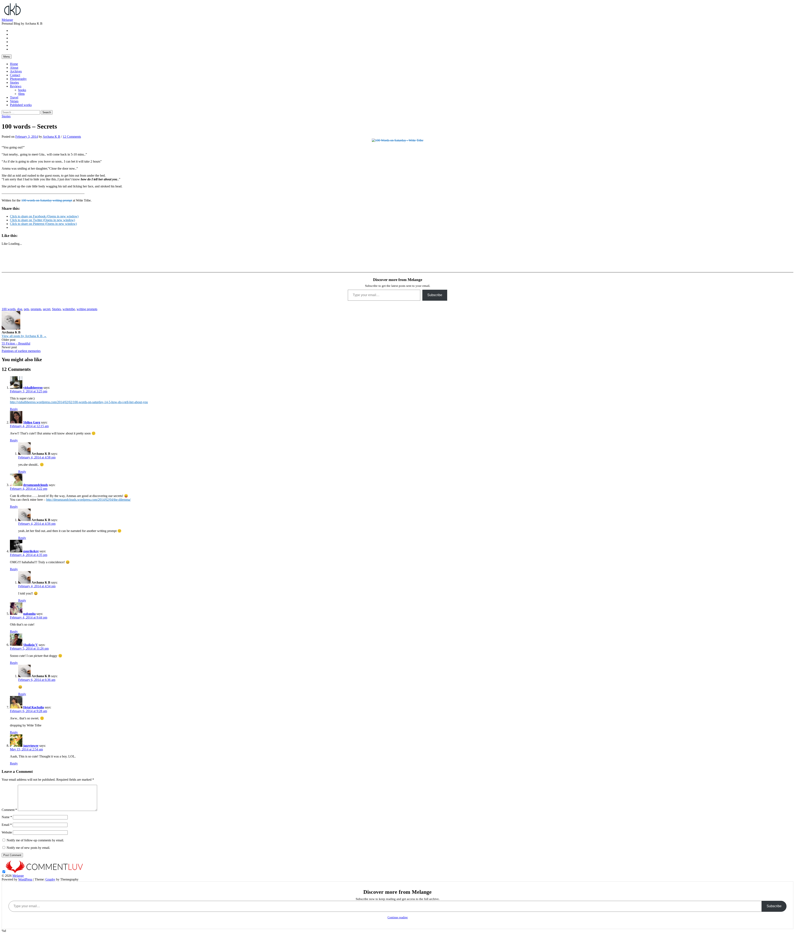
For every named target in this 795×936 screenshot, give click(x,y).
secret (46, 309)
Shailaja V (30, 645)
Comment (9, 810)
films (21, 93)
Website (7, 832)
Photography (18, 79)
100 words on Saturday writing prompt (46, 200)
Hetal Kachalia (33, 707)
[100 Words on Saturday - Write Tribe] (397, 140)
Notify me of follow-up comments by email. (35, 840)
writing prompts (87, 309)
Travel (14, 97)
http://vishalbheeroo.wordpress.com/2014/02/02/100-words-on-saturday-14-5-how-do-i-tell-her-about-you (79, 402)
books (22, 90)
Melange (7, 20)
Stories (14, 82)
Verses (14, 101)
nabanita (29, 613)
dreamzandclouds (35, 485)
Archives (16, 71)
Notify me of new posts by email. (28, 847)
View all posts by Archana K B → (24, 336)
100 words (9, 309)
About (14, 67)
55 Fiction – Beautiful (16, 343)
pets (26, 309)
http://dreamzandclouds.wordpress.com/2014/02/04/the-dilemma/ (88, 499)
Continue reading (398, 917)
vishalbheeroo (33, 387)
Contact (15, 75)
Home (14, 64)
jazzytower (31, 745)
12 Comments (72, 136)
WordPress (25, 879)
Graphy (50, 879)
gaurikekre (31, 551)
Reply (14, 409)
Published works (21, 105)
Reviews (15, 86)
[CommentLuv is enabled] (44, 872)
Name (7, 817)
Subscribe (434, 295)
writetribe (69, 309)
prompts (36, 309)
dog (19, 309)
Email (7, 824)
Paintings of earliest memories (21, 351)
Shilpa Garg (31, 422)
